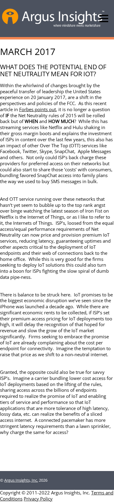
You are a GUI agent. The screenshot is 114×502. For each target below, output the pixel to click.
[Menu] (103, 18)
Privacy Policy (38, 499)
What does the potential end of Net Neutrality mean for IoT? (53, 70)
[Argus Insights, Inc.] (53, 26)
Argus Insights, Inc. (21, 480)
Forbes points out (37, 109)
